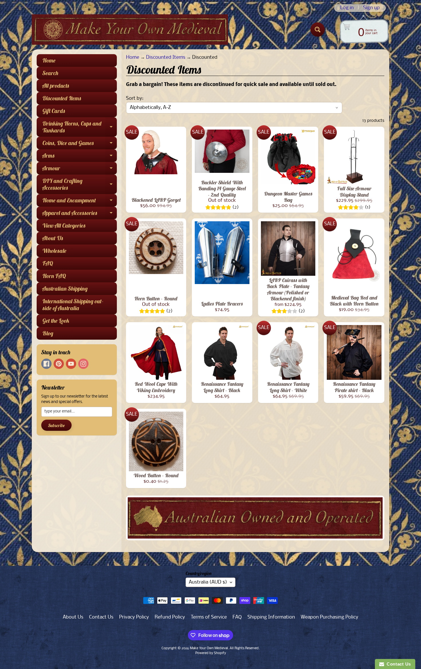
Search (50, 73)
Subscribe (56, 425)
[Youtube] (71, 364)
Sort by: (134, 98)
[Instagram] (83, 364)
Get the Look (56, 320)
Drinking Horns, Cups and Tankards (79, 127)
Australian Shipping (65, 288)
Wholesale (54, 250)
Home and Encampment (79, 202)
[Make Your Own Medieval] (130, 29)
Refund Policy (170, 617)
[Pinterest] (59, 364)
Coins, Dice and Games (79, 144)
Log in (347, 8)
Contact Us (101, 617)
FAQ (47, 263)
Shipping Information (271, 617)
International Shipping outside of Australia (72, 305)
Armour (79, 170)
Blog (47, 333)
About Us (52, 238)
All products (55, 85)
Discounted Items (61, 98)
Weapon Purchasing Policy (329, 617)
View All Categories (64, 225)
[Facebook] (46, 364)
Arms (79, 157)
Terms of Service (209, 617)
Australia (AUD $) (208, 582)
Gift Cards (53, 110)
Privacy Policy (134, 617)
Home (49, 60)
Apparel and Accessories (79, 214)
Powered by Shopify (210, 653)
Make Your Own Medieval (209, 648)
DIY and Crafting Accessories (79, 184)
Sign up (371, 8)
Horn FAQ (54, 275)
